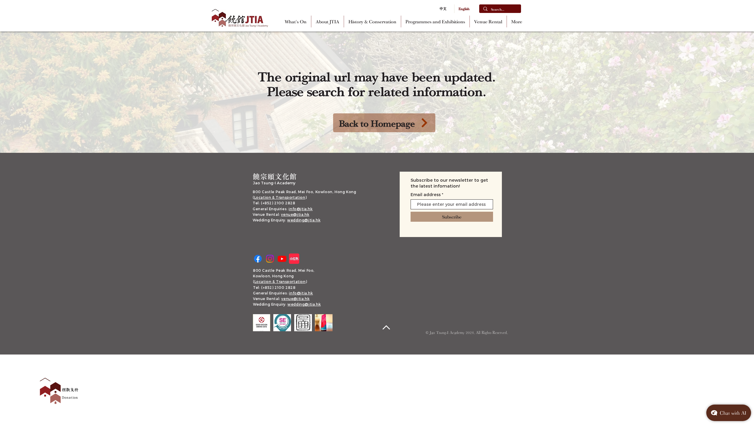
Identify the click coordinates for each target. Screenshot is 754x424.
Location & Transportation (279, 197)
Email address (426, 195)
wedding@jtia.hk (303, 220)
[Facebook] (258, 259)
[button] (327, 21)
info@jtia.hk (300, 209)
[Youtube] (282, 259)
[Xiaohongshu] (294, 259)
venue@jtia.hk (295, 214)
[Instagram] (270, 259)
